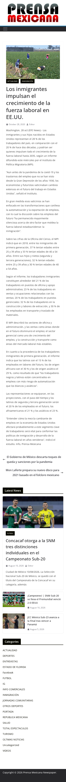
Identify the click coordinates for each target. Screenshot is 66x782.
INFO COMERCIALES (14, 689)
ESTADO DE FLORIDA (14, 667)
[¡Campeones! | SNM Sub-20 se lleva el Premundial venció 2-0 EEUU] (14, 602)
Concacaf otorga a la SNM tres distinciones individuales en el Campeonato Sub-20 (30, 550)
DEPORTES (9, 655)
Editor (32, 124)
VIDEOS (7, 750)
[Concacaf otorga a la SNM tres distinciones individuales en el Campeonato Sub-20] (33, 512)
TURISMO (8, 734)
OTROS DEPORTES (13, 706)
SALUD (6, 722)
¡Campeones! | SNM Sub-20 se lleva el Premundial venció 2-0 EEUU (44, 599)
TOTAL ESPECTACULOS (15, 728)
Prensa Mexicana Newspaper (39, 772)
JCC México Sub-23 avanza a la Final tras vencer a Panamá (43, 621)
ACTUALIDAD (12, 81)
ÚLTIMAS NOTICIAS (13, 739)
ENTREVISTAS (10, 661)
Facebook (8, 672)
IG (4, 683)
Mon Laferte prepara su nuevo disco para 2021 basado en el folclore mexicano (32, 472)
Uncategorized (11, 745)
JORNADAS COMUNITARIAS (18, 700)
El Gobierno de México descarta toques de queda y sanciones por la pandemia (34, 459)
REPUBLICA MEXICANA (15, 717)
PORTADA (8, 711)
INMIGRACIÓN (27, 81)
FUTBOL (10, 533)
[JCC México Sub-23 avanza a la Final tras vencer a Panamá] (14, 623)
